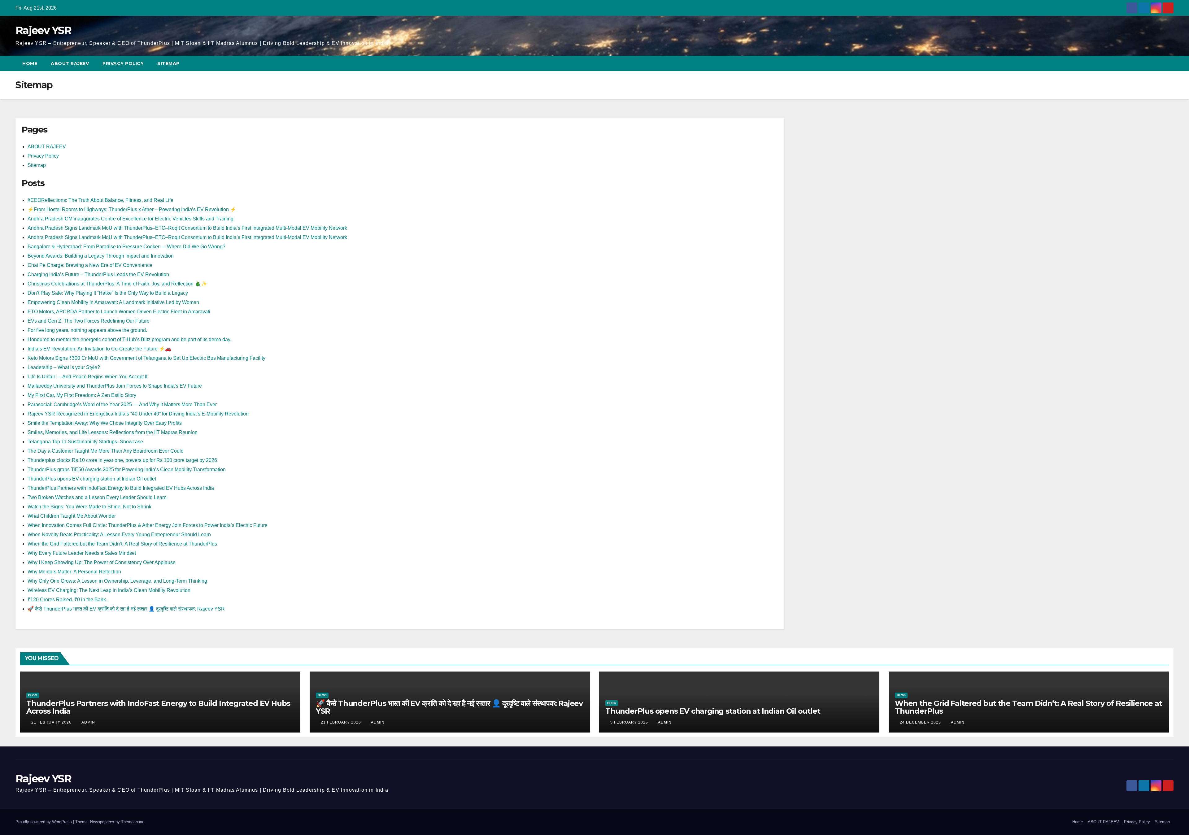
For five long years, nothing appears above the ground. (87, 330)
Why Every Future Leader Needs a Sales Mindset (82, 553)
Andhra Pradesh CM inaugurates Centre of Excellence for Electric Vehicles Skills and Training (130, 218)
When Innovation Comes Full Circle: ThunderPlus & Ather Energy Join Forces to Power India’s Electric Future (148, 525)
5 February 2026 (629, 722)
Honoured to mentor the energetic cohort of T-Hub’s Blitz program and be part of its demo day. (129, 339)
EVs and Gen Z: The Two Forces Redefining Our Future (89, 321)
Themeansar (132, 822)
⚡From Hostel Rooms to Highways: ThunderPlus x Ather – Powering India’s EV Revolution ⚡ (132, 209)
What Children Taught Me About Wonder (72, 516)
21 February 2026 (52, 722)
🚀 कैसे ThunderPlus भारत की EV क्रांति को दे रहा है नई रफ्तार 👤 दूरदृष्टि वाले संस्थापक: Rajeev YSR (126, 608)
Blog (32, 695)
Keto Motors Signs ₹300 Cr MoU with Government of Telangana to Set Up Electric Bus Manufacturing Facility (146, 358)
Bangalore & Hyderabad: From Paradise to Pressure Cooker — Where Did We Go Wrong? (126, 246)
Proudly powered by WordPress (44, 822)
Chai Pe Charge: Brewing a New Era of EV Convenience (90, 265)
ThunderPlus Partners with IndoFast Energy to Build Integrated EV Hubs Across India (121, 488)
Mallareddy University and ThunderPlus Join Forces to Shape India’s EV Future (115, 386)
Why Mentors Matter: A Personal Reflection (74, 571)
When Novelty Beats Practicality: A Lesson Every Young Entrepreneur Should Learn (119, 534)
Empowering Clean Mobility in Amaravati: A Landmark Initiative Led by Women (113, 302)
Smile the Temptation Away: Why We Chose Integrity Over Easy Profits (105, 423)
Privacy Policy (123, 63)
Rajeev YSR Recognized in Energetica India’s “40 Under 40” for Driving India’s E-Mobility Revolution (138, 413)
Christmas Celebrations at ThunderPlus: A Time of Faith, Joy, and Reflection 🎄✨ (117, 283)
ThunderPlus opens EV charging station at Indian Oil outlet (92, 478)
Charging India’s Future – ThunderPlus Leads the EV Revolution (98, 274)
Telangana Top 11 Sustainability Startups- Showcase (85, 441)
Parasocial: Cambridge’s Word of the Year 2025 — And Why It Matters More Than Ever (122, 404)
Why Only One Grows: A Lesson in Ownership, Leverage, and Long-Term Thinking (117, 581)
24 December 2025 (921, 722)
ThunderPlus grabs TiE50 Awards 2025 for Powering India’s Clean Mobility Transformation (127, 469)
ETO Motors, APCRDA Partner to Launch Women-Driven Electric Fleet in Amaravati (119, 311)
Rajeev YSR (43, 30)
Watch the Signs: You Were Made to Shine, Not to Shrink (89, 506)
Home (29, 63)
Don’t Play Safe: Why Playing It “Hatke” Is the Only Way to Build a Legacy (108, 293)
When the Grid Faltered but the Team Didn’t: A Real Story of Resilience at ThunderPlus (122, 543)
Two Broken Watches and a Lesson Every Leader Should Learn (97, 497)
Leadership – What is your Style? (64, 367)
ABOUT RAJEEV (70, 63)
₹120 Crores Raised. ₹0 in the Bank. (67, 599)
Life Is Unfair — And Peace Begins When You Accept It (87, 376)
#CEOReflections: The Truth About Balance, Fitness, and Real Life (100, 200)
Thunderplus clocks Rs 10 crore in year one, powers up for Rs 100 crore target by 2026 (122, 460)
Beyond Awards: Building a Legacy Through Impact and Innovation (101, 256)
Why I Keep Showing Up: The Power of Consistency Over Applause (102, 562)
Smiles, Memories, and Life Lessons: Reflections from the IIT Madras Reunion (113, 432)
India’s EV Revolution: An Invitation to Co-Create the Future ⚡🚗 (99, 348)
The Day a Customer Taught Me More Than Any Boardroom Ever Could (106, 451)
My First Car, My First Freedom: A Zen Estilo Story (82, 395)
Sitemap (169, 63)
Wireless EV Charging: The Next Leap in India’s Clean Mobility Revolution (109, 590)
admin (88, 722)
